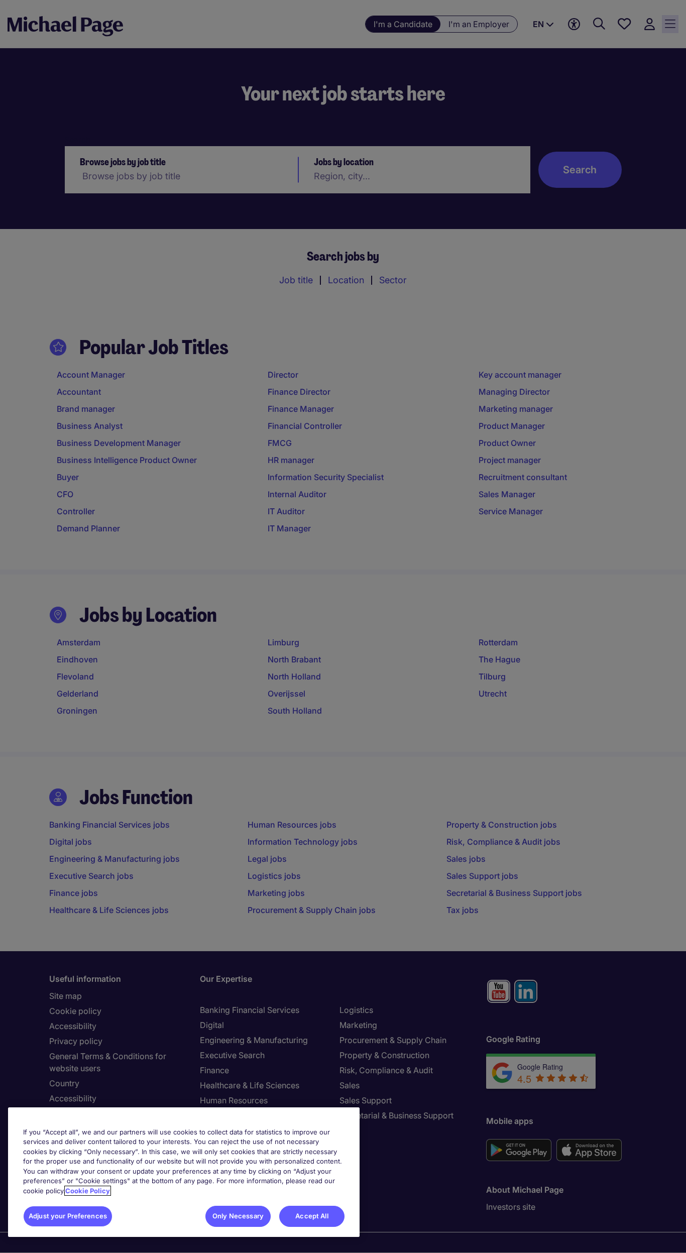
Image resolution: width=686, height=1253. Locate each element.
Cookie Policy (87, 1191)
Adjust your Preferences (68, 1216)
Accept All (311, 1216)
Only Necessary (238, 1216)
